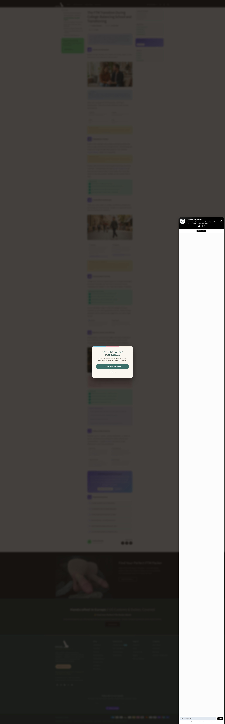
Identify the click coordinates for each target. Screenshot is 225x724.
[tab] (199, 226)
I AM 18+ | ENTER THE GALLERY (112, 366)
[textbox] (198, 718)
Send (220, 718)
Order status (201, 230)
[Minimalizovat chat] (221, 221)
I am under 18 (112, 372)
